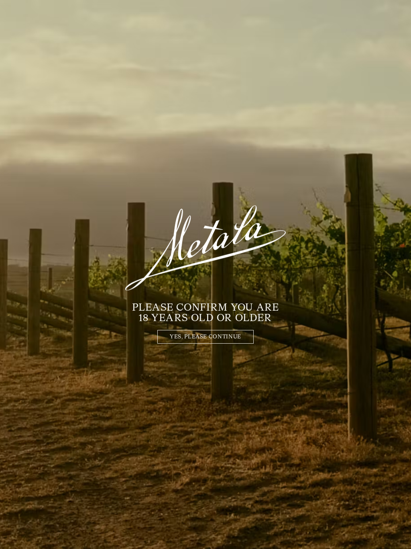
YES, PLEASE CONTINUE (205, 337)
